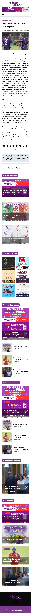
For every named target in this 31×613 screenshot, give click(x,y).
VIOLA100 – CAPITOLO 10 (20, 346)
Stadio (5, 206)
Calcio (3, 20)
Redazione (5, 194)
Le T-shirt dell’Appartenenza (14, 239)
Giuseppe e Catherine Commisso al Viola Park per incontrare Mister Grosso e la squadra (11, 489)
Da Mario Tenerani (6, 30)
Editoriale (9, 20)
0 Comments (21, 337)
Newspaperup (12, 610)
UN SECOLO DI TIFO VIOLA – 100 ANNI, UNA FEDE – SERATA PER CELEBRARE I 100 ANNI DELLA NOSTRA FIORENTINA (15, 193)
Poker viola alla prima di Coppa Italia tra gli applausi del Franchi (20, 359)
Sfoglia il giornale (20, 204)
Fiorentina (6, 466)
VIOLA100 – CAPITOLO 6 (13, 216)
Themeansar (19, 610)
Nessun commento (24, 30)
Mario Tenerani (17, 168)
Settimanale (11, 204)
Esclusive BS (11, 181)
